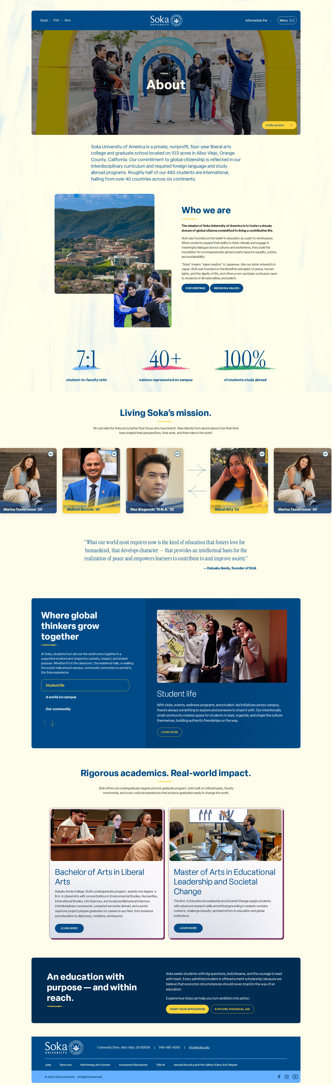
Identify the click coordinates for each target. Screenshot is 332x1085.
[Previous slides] (197, 491)
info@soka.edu (199, 1047)
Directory (66, 1065)
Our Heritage (195, 288)
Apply (44, 20)
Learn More (169, 732)
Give (68, 20)
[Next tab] (52, 723)
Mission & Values (226, 288)
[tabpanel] (222, 713)
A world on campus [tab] (61, 697)
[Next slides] (197, 470)
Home (164, 73)
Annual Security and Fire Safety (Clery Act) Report (206, 1065)
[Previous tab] (45, 723)
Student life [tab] (55, 685)
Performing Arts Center (95, 1065)
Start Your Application (187, 1009)
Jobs (48, 1065)
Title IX (160, 1065)
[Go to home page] (166, 20)
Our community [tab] (58, 709)
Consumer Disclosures (133, 1065)
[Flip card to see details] (51, 454)
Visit (56, 20)
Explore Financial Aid (232, 1009)
